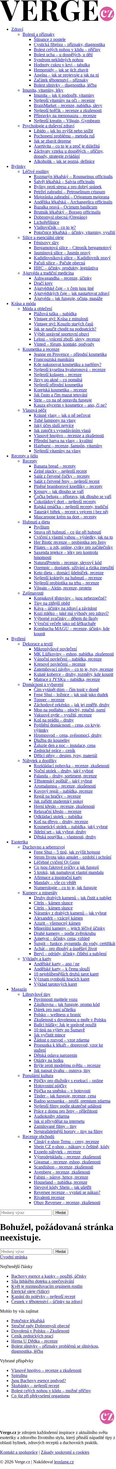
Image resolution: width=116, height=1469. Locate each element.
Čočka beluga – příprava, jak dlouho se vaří (72, 496)
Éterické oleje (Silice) (30, 1291)
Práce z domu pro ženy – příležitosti (65, 1111)
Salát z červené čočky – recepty (62, 476)
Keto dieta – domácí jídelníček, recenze (69, 572)
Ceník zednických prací (32, 1336)
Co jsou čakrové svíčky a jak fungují (66, 867)
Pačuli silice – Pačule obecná (59, 262)
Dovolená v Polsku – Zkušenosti (40, 1330)
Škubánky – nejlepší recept (35, 1385)
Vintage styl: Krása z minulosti (61, 318)
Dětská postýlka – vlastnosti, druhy (65, 836)
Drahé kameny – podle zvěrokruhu (65, 933)
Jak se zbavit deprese (52, 141)
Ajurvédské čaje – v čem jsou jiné (64, 288)
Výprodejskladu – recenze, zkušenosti (67, 1156)
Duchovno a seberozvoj (44, 847)
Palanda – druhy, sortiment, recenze (65, 775)
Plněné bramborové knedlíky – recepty (68, 486)
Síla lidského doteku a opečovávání (42, 1281)
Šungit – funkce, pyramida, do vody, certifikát (74, 943)
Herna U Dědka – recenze (34, 1341)
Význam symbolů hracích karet (61, 979)
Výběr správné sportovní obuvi (61, 334)
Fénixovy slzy (46, 242)
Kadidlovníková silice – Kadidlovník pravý (72, 257)
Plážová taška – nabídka (55, 313)
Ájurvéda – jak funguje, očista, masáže (68, 298)
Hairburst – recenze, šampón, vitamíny (68, 445)
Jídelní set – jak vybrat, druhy (60, 831)
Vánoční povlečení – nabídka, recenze (68, 659)
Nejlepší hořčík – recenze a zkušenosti (68, 110)
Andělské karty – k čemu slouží (62, 968)
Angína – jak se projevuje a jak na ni (66, 75)
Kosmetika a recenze (41, 349)
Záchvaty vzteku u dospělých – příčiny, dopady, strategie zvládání (69, 154)
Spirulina (19, 1375)
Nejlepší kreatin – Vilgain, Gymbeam (67, 120)
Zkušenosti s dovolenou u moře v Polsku (70, 1019)
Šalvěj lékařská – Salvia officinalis (64, 181)
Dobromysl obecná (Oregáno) (60, 217)
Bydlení (18, 638)
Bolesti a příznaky (39, 34)
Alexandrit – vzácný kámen (58, 918)
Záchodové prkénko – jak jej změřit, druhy (72, 704)
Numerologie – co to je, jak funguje (65, 887)
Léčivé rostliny (36, 171)
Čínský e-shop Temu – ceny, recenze (66, 1141)
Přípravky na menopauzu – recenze (65, 115)
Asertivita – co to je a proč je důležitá (67, 146)
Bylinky (18, 166)
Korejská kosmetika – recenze (60, 389)
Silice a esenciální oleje (43, 237)
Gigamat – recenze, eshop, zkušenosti (67, 1161)
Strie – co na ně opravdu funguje (63, 400)
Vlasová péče (34, 410)
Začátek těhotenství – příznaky (61, 80)
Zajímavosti (33, 593)
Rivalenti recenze (49, 1197)
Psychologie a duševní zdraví (48, 125)
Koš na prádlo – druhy (54, 720)
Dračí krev (43, 283)
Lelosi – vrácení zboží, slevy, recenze (67, 339)
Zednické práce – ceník (54, 750)
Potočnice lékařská (27, 1320)
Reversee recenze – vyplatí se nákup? (67, 1192)
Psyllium (41, 527)
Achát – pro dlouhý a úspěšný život (65, 948)
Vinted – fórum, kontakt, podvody (64, 344)
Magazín (19, 989)
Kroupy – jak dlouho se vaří (59, 491)
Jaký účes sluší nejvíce (54, 425)
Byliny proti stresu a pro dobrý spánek (68, 186)
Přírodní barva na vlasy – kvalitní (63, 440)
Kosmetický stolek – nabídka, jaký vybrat (71, 826)
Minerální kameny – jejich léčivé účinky (69, 928)
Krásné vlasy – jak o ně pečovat (62, 415)
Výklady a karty (37, 958)
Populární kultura (38, 1075)
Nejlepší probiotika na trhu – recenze (66, 582)
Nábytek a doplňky (40, 760)
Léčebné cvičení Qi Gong (57, 862)
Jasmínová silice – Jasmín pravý (62, 252)
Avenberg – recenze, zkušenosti (62, 1172)
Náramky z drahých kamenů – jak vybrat (70, 913)
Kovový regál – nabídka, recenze (63, 791)
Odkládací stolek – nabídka (58, 816)
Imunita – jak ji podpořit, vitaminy (64, 95)
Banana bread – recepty (55, 466)
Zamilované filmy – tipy (55, 1126)
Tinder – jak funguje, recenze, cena (65, 1095)
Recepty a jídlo (24, 455)
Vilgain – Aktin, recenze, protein (63, 588)
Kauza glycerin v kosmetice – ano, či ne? (70, 405)
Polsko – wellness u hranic (57, 1014)
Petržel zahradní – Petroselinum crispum (69, 191)
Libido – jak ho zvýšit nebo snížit (63, 130)
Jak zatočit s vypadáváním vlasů (62, 430)
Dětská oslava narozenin (55, 1055)
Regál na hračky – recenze (57, 796)
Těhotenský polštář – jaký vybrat (63, 781)
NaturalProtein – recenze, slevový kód (68, 562)
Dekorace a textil (38, 643)
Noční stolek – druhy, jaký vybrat (63, 770)
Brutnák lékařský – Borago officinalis (67, 212)
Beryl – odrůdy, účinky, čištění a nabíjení (70, 953)
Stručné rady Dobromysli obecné (40, 1325)
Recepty (30, 461)
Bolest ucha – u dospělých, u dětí (63, 54)
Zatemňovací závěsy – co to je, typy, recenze (73, 669)
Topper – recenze (49, 699)
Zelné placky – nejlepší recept (60, 471)
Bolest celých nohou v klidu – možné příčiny (51, 1390)
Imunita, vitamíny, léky (43, 90)
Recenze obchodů (38, 1136)
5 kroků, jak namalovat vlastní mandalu (69, 872)
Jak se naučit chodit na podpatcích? (65, 328)
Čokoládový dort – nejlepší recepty (65, 501)
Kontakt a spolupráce (19, 1452)
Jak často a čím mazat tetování (60, 395)
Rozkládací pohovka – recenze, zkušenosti (71, 765)
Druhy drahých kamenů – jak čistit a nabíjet (72, 897)
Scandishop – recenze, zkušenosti (63, 1167)
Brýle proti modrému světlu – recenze (67, 1065)
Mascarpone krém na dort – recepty (65, 516)
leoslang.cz (64, 1461)
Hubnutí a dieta (36, 521)
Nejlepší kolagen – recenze (58, 374)
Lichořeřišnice (46, 222)
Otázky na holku (48, 1060)
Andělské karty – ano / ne (56, 963)
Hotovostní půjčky (50, 1085)
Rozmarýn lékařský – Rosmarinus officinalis (73, 176)
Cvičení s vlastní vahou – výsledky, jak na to (73, 537)
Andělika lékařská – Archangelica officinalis (73, 201)
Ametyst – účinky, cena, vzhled (62, 938)
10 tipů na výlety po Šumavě (59, 1029)
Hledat (60, 1213)
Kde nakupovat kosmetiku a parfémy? (67, 364)
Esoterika (19, 841)
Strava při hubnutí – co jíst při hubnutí (67, 532)
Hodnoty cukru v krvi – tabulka (62, 64)
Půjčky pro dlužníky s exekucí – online (68, 1080)
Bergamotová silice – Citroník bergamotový (72, 247)
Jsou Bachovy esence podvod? (38, 1380)
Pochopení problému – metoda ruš (64, 135)
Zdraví (17, 29)
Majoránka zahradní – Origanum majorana (71, 196)
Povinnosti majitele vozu (55, 999)
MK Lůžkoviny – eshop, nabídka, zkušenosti (74, 654)
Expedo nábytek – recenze (57, 1151)
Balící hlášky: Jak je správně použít (65, 1024)
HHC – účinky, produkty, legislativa (66, 268)
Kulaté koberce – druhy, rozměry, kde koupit (73, 674)
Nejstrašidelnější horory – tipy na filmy (68, 1131)
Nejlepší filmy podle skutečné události (67, 1106)
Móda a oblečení (37, 308)
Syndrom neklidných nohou (58, 59)
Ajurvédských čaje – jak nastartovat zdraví (71, 293)
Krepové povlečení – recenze (60, 664)
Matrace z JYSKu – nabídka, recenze (67, 679)
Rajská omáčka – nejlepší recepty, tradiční (71, 506)
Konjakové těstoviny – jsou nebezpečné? (70, 598)
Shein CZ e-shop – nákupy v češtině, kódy (72, 1146)
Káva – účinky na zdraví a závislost (65, 608)
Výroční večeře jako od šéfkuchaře (65, 623)
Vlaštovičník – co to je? (55, 227)
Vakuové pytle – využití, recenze (63, 714)
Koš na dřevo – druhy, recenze (61, 821)
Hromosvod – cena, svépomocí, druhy (68, 735)
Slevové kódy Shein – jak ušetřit (62, 1187)
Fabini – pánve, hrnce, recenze (61, 1177)
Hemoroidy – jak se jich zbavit (61, 69)
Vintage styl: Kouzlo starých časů (63, 323)
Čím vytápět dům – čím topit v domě (66, 689)
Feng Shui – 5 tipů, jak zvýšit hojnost (67, 852)
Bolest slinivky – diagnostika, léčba (65, 85)
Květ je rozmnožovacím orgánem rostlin (46, 1286)
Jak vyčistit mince (49, 1034)
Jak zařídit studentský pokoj (58, 801)
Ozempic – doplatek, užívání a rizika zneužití (74, 567)
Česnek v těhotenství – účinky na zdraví (46, 1301)
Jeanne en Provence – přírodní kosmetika (70, 354)
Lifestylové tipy (36, 994)
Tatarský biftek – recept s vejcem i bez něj (71, 511)
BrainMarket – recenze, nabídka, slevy (68, 105)
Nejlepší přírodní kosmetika (58, 384)
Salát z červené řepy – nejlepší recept (66, 481)
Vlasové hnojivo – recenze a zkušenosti (69, 435)
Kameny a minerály (40, 892)
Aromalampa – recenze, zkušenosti (65, 786)
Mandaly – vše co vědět (55, 882)
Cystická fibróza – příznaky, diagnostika (69, 44)
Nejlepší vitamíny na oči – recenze (64, 100)
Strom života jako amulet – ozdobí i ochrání (72, 857)
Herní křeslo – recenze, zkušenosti (64, 806)
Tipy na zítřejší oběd (52, 603)
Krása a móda (23, 303)
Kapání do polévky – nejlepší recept (43, 1296)
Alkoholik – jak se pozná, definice (64, 161)
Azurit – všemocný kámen (57, 923)
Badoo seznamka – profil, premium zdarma (72, 1101)
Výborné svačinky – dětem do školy (66, 618)
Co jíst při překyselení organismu (40, 1395)
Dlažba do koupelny (52, 740)
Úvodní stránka (13, 1257)
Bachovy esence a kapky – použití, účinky (48, 1276)
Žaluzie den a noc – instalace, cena (64, 745)
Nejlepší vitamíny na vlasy (57, 450)
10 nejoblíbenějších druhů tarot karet (66, 974)
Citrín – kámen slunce (53, 902)
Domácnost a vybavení (43, 684)
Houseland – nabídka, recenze (60, 1182)
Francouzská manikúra (54, 359)
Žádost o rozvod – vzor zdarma (61, 1040)
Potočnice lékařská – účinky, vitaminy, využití (74, 232)
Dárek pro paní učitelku (55, 1009)
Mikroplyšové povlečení (55, 648)
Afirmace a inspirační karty (58, 877)
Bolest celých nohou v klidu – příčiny (67, 49)
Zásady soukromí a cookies (65, 1452)
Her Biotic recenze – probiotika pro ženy (70, 542)
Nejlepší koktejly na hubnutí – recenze (68, 577)
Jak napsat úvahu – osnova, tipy (62, 1070)
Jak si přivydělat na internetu (59, 1121)
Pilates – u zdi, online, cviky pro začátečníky (73, 547)
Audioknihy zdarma (51, 1116)
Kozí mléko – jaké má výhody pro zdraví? (71, 613)
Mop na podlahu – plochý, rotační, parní (69, 709)
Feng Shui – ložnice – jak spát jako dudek (71, 694)
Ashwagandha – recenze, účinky (63, 278)
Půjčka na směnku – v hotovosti (62, 1090)
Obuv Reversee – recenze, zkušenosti (67, 1202)
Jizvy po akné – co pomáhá (58, 379)
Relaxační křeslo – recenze (57, 811)
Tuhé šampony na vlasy (55, 420)
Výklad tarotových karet (55, 984)
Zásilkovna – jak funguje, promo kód (67, 1004)
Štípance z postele (50, 39)
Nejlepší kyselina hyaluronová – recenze (70, 369)
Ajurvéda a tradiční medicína (48, 273)
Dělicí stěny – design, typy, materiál (65, 755)
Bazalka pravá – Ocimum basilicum (65, 207)
